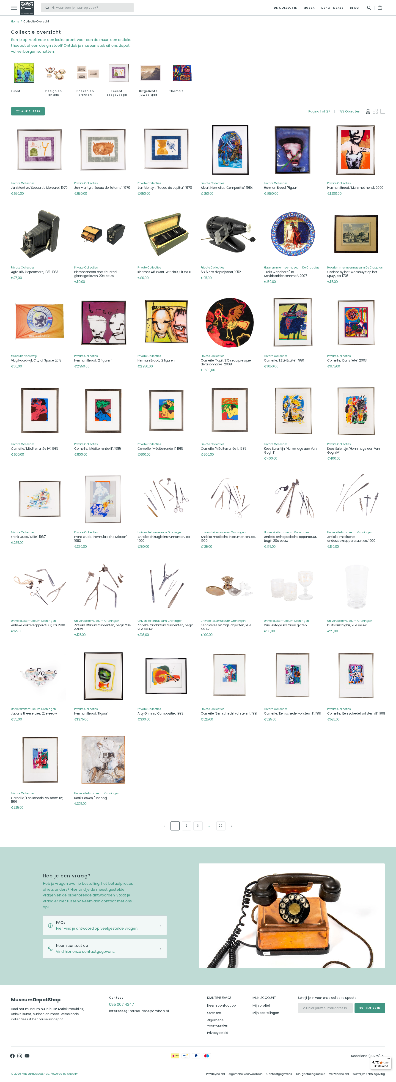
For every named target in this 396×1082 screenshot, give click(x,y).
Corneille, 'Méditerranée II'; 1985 (161, 449)
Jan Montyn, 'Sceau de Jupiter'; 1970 (165, 188)
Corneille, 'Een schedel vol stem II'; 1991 (292, 713)
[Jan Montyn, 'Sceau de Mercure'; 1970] (40, 150)
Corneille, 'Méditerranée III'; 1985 (97, 449)
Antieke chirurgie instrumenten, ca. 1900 (164, 539)
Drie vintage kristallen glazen (285, 625)
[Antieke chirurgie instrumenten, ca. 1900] (166, 499)
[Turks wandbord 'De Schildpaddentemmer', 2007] (293, 234)
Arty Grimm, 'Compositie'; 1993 (160, 713)
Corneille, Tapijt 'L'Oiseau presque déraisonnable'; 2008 (226, 362)
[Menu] (388, 1059)
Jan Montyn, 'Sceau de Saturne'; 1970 (102, 188)
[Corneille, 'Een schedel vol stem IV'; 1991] (40, 760)
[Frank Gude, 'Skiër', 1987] (40, 499)
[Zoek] (45, 7)
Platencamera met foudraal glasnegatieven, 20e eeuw (95, 274)
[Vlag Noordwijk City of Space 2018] (40, 322)
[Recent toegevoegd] (119, 73)
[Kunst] (24, 73)
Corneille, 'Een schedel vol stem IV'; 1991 (37, 800)
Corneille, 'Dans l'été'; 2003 (347, 360)
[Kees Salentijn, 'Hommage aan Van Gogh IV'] (356, 411)
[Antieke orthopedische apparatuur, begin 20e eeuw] (293, 499)
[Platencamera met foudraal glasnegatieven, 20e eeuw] (103, 234)
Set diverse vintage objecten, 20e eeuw (226, 627)
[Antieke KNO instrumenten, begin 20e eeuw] (103, 587)
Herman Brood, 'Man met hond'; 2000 (355, 188)
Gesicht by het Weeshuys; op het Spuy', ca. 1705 (352, 274)
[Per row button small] (375, 111)
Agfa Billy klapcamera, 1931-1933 (34, 272)
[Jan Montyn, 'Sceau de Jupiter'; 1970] (166, 150)
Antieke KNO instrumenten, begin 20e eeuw (102, 627)
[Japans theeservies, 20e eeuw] (40, 675)
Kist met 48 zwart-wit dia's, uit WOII (164, 272)
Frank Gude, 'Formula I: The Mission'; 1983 (100, 539)
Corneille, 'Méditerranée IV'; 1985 (34, 449)
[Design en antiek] (56, 73)
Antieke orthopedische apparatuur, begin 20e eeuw (290, 539)
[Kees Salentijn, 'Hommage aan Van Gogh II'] (293, 411)
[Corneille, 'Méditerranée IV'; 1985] (40, 411)
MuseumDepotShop (35, 1074)
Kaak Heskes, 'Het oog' (90, 798)
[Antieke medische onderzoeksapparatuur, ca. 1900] (356, 499)
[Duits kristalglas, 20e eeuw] (356, 587)
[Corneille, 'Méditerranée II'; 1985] (166, 411)
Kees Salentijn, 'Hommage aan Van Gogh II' (290, 451)
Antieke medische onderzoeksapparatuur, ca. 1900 (351, 539)
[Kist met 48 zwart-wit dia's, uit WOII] (166, 234)
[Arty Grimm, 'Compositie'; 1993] (166, 675)
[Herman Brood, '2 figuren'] (103, 322)
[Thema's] (182, 73)
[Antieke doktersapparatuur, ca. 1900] (40, 587)
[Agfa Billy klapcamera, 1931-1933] (40, 234)
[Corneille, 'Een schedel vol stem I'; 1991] (229, 675)
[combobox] (91, 7)
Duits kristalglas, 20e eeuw (347, 625)
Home (15, 21)
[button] (369, 8)
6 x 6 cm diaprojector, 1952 (221, 272)
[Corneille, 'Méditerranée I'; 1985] (229, 411)
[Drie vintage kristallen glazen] (293, 587)
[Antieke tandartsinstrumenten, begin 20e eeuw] (166, 587)
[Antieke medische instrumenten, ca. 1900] (229, 499)
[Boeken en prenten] (87, 73)
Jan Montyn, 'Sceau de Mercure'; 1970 (39, 188)
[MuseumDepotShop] (27, 8)
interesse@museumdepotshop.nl (139, 1011)
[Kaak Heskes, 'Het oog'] (103, 760)
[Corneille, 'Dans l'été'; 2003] (356, 322)
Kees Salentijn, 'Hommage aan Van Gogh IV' (353, 451)
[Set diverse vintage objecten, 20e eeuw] (229, 587)
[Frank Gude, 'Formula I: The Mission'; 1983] (103, 499)
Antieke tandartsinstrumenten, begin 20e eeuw (165, 627)
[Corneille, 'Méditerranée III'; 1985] (103, 411)
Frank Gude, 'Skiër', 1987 (28, 537)
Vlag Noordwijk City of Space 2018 (36, 360)
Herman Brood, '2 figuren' (93, 360)
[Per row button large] (368, 111)
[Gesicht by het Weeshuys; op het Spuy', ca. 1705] (356, 234)
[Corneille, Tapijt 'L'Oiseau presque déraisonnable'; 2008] (229, 322)
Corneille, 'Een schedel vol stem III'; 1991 (356, 713)
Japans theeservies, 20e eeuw (34, 713)
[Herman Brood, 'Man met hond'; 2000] (356, 150)
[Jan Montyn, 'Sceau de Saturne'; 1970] (103, 150)
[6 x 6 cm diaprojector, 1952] (229, 234)
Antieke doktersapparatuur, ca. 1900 (38, 625)
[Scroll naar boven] (390, 1076)
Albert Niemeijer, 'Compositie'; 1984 (227, 188)
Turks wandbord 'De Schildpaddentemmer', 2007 (285, 274)
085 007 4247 (121, 1004)
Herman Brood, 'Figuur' (280, 188)
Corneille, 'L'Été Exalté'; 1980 (284, 360)
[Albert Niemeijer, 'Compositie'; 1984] (229, 150)
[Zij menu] (15, 7)
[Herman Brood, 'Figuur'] (293, 150)
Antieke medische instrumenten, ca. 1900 (228, 539)
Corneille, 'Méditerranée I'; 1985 (223, 449)
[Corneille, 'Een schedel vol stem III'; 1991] (356, 675)
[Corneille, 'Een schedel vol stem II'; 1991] (293, 675)
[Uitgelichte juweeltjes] (151, 73)
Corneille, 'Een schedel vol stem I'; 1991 (229, 713)
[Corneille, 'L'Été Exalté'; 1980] (293, 322)
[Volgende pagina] (232, 826)
